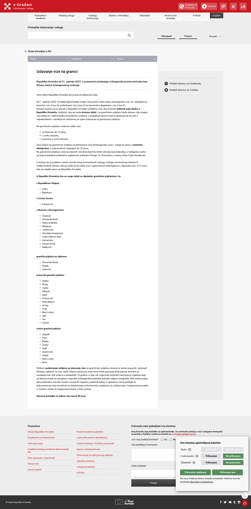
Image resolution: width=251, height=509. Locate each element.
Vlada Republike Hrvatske (41, 431)
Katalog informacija (92, 17)
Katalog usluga (66, 15)
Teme (33, 58)
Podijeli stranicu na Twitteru (184, 90)
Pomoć (188, 36)
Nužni (184, 449)
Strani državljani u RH (39, 51)
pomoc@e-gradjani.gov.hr (184, 434)
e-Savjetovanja (35, 443)
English (216, 15)
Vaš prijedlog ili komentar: (144, 444)
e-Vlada (197, 15)
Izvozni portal (35, 469)
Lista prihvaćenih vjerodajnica (92, 437)
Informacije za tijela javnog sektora (95, 455)
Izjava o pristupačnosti (88, 449)
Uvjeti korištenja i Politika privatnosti (95, 443)
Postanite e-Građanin (41, 17)
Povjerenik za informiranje (41, 437)
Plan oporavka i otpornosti (41, 458)
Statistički (186, 462)
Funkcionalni (187, 456)
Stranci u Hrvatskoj (118, 15)
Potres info (33, 463)
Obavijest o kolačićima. (201, 482)
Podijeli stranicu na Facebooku (185, 83)
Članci (120, 58)
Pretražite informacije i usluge (45, 27)
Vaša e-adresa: (138, 465)
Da (165, 439)
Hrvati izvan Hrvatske (171, 17)
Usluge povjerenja (86, 466)
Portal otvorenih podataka (90, 431)
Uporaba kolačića (86, 461)
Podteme (76, 58)
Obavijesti (145, 15)
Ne (174, 439)
